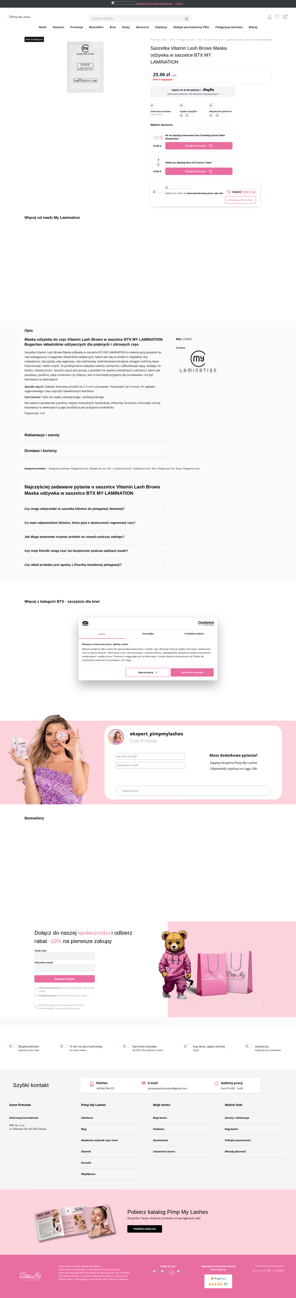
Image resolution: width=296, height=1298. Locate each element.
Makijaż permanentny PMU (191, 27)
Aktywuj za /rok (240, 200)
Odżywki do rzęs (97, 468)
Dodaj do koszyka (195, 145)
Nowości (58, 27)
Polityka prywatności (238, 1140)
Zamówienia (160, 1140)
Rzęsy (126, 27)
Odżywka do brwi (142, 468)
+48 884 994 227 (105, 1088)
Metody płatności (235, 1151)
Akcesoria (142, 27)
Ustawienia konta (164, 1151)
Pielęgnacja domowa (229, 27)
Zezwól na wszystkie (192, 672)
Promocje (76, 27)
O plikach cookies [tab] (194, 633)
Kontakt (86, 1162)
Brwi (113, 27)
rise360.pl (279, 1270)
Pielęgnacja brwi (186, 39)
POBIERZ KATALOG (145, 1229)
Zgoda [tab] (101, 634)
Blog (83, 1129)
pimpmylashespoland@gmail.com (167, 1088)
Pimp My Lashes (158, 39)
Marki (43, 27)
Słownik (86, 1151)
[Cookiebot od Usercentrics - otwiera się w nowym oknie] (200, 623)
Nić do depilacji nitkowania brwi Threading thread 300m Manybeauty (195, 137)
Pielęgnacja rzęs (191, 468)
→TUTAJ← (179, 3)
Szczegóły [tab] (148, 633)
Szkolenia (87, 1117)
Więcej (253, 27)
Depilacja (161, 27)
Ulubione (158, 1129)
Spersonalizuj (145, 672)
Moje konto (160, 1117)
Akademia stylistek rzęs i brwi (99, 1140)
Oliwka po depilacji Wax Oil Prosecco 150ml (188, 162)
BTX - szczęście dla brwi (210, 39)
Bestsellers (96, 27)
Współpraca (88, 1174)
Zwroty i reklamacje (237, 1117)
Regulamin (231, 1129)
